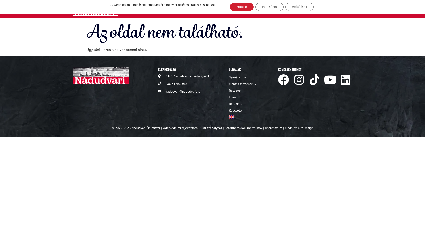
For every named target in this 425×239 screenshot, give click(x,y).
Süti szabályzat (211, 128)
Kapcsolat (235, 110)
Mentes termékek (241, 84)
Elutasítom (269, 7)
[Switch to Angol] (243, 117)
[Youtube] (330, 79)
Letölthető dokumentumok (243, 128)
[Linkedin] (345, 79)
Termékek (235, 77)
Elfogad (241, 7)
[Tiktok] (314, 79)
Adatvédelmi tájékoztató (180, 128)
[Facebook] (283, 79)
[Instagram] (299, 79)
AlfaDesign (305, 128)
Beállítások (299, 7)
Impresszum (273, 128)
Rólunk (234, 104)
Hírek (232, 97)
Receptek (235, 91)
